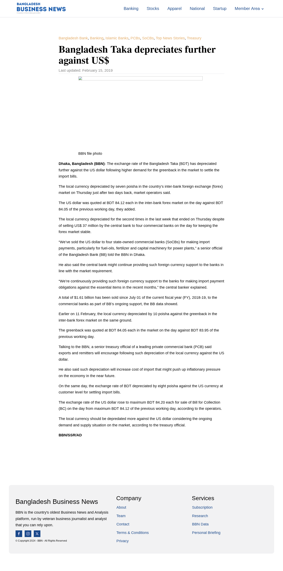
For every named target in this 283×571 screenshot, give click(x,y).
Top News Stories (170, 38)
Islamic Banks (116, 38)
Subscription (202, 507)
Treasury (194, 38)
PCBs (135, 38)
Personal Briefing (206, 533)
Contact (122, 524)
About (121, 507)
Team (121, 516)
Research (200, 516)
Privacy (122, 541)
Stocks (153, 8)
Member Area (247, 8)
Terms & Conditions (132, 533)
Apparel (174, 8)
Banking (131, 8)
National (197, 8)
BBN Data (200, 524)
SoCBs (148, 38)
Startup (219, 8)
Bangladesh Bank (73, 38)
